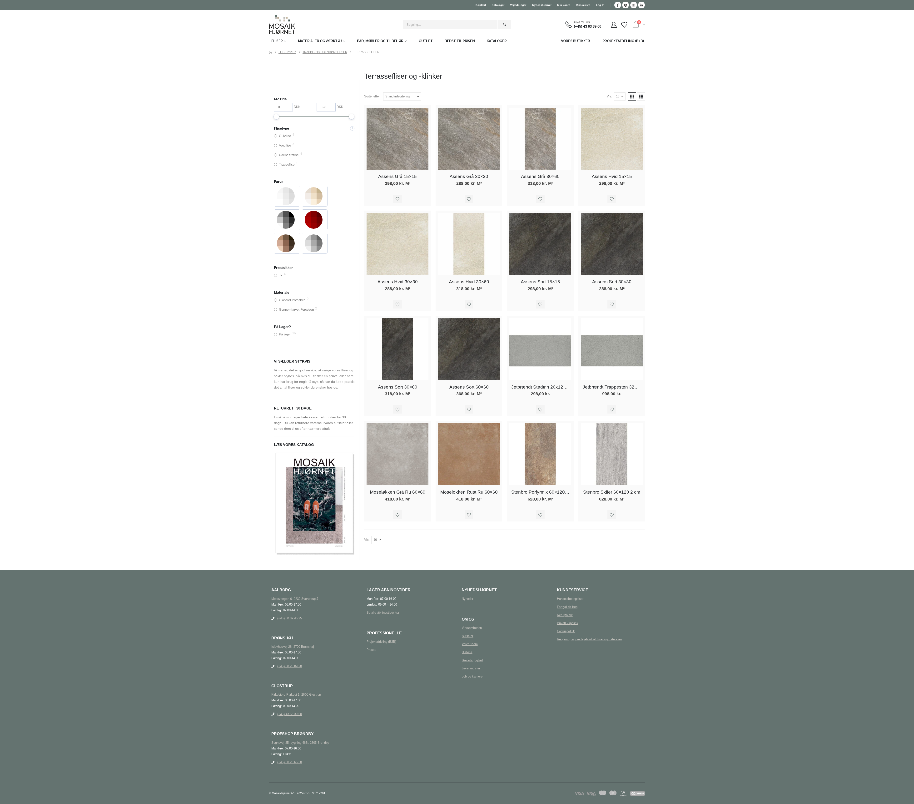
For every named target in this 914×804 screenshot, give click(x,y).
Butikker (467, 636)
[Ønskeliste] (624, 25)
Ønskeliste (583, 5)
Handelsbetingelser (570, 599)
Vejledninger (518, 5)
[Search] (504, 24)
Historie (467, 652)
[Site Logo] (282, 24)
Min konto (563, 5)
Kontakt (481, 5)
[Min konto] (613, 25)
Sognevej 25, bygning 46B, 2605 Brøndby (300, 742)
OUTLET (426, 41)
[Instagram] (633, 5)
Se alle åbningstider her (383, 612)
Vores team (470, 644)
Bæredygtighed (472, 660)
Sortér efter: (372, 96)
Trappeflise (286, 164)
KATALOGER (497, 41)
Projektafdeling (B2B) (381, 641)
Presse (371, 650)
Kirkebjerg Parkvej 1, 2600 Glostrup (296, 694)
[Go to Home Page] (270, 52)
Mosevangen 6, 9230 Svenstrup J (294, 599)
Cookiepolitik (566, 631)
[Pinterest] (625, 5)
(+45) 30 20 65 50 (289, 762)
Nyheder (467, 599)
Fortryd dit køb (567, 607)
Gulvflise (285, 136)
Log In (600, 5)
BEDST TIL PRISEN (460, 41)
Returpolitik (565, 615)
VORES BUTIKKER (575, 41)
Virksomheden (472, 628)
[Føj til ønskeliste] (397, 199)
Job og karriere (472, 676)
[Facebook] (617, 5)
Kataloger (498, 5)
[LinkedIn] (641, 5)
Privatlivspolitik (567, 623)
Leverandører (471, 668)
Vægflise (285, 145)
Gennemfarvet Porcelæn (296, 309)
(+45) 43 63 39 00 (289, 714)
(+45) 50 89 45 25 (289, 618)
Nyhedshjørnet (542, 5)
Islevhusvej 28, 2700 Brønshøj (292, 646)
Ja (280, 275)
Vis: (609, 96)
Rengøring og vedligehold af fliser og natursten (589, 639)
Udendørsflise (289, 155)
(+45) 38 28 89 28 (289, 666)
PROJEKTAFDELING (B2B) (623, 41)
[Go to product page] (397, 139)
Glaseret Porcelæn (292, 300)
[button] (632, 96)
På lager (285, 334)
